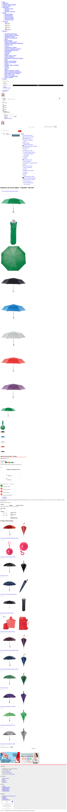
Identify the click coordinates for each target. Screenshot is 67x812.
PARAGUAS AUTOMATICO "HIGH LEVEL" (8, 594)
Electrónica (7, 52)
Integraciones (6, 7)
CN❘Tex (7, 46)
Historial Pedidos (9, 15)
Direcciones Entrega (9, 18)
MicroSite (7, 10)
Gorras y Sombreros (9, 57)
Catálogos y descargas (10, 11)
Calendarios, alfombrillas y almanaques (14, 43)
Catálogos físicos (9, 44)
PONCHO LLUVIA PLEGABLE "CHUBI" (8, 556)
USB (3, 779)
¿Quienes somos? (7, 6)
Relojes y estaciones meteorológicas (13, 72)
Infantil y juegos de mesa (10, 61)
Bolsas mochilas (8, 40)
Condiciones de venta (6, 788)
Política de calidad (6, 789)
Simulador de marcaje (7, 489)
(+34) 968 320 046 (6, 90)
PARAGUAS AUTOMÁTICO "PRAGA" (7, 725)
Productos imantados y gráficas (12, 70)
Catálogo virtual (5, 798)
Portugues (8, 29)
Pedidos (4, 12)
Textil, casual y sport (9, 74)
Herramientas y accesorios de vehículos (14, 58)
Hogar (6, 59)
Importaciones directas (6, 787)
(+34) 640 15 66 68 (11, 774)
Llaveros (7, 63)
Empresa (4, 786)
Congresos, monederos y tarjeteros (13, 48)
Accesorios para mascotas (11, 33)
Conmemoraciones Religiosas (11, 50)
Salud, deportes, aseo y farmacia (12, 73)
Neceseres (7, 67)
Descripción (4, 497)
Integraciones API (9, 8)
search (55, 126)
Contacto (5, 78)
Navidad (7, 66)
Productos (5, 31)
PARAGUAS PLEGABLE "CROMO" (11, 191)
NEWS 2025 (5, 3)
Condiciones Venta (9, 19)
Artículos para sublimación (11, 37)
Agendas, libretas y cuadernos (12, 35)
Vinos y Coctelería (9, 77)
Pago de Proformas (9, 16)
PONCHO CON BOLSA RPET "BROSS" (7, 631)
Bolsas (6, 39)
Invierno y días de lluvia (10, 62)
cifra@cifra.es (5, 91)
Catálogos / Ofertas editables (9, 4)
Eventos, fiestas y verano (10, 55)
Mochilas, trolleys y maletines (12, 65)
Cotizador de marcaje (6, 486)
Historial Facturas (9, 14)
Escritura (7, 54)
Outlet (6, 69)
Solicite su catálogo (6, 778)
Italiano (8, 27)
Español (6, 21)
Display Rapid (8, 51)
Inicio (4, 1)
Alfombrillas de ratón (10, 36)
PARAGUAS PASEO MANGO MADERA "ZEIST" (9, 538)
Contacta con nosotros (6, 799)
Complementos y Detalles (11, 47)
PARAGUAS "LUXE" (4, 575)
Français (8, 25)
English (8, 23)
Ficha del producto (6, 492)
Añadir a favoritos (4, 461)
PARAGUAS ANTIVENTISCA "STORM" (7, 706)
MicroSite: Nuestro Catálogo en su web (9, 795)
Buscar (20, 131)
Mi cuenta (4, 796)
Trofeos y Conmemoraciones (11, 76)
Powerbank (4, 780)
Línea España (5, 782)
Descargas (4, 797)
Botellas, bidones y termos (11, 41)
